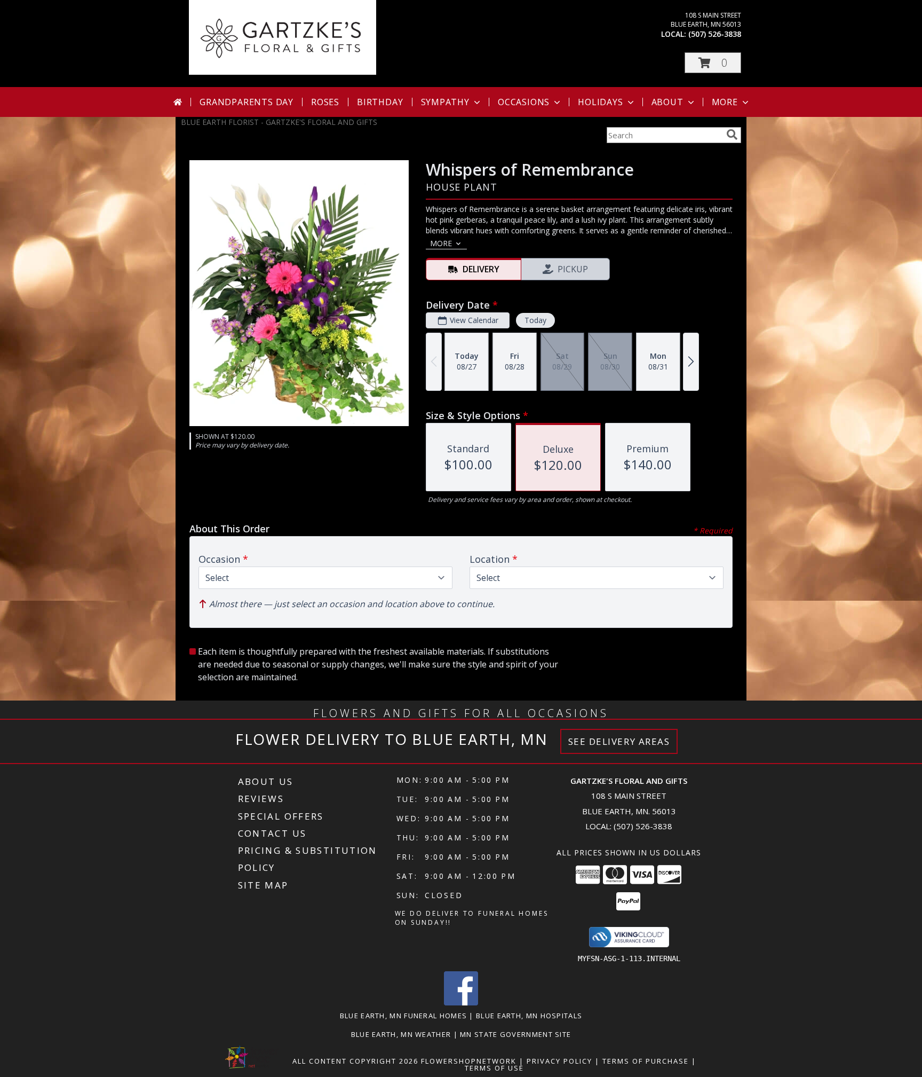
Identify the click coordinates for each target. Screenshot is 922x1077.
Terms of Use (494, 1068)
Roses (325, 102)
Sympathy (445, 102)
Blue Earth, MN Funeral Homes (403, 1015)
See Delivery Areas (619, 741)
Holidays (600, 102)
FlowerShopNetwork (468, 1061)
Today (535, 320)
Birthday (380, 102)
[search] (732, 134)
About (667, 102)
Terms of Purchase (645, 1061)
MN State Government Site (515, 1034)
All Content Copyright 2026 (355, 1061)
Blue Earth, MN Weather (401, 1034)
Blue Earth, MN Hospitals (529, 1015)
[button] (713, 62)
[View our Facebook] (461, 1002)
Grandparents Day (246, 102)
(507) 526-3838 (714, 34)
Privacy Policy (559, 1061)
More (725, 102)
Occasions (524, 102)
